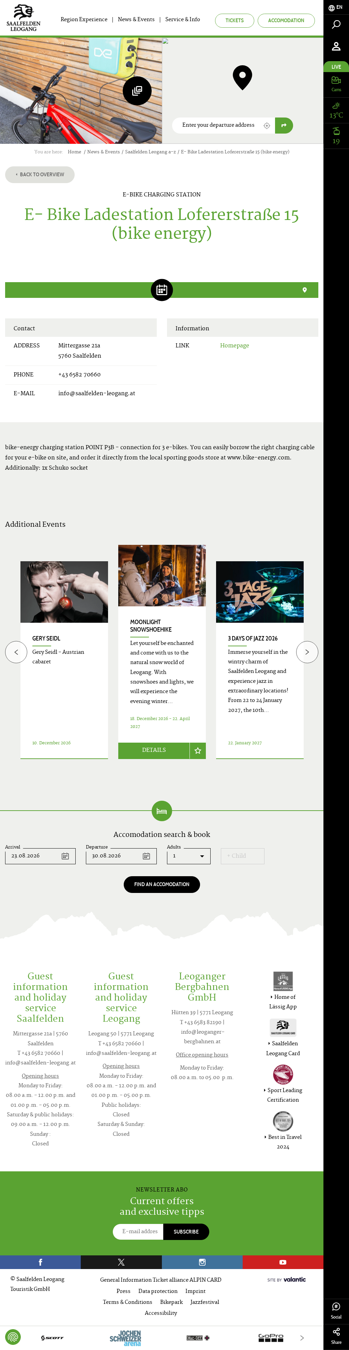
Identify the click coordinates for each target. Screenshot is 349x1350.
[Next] (307, 652)
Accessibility (161, 1313)
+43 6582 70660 (79, 375)
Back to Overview (41, 174)
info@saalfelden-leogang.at (96, 393)
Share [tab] (336, 1342)
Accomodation (286, 20)
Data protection (158, 1291)
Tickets (235, 20)
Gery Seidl (46, 638)
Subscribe (186, 1231)
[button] (266, 125)
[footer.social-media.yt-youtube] (283, 1262)
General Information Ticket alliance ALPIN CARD (161, 1280)
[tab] (336, 7)
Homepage (234, 346)
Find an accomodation (161, 884)
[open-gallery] (137, 90)
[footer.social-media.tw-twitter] (121, 1262)
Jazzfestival (205, 1302)
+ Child (236, 856)
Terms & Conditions (127, 1302)
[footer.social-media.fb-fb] (40, 1262)
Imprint (195, 1291)
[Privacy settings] (13, 1337)
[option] (162, 660)
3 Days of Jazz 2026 (253, 638)
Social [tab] (336, 1317)
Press (124, 1291)
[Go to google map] (284, 126)
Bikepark (171, 1302)
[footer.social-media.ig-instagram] (202, 1262)
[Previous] (16, 652)
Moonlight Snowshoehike (151, 625)
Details (154, 750)
